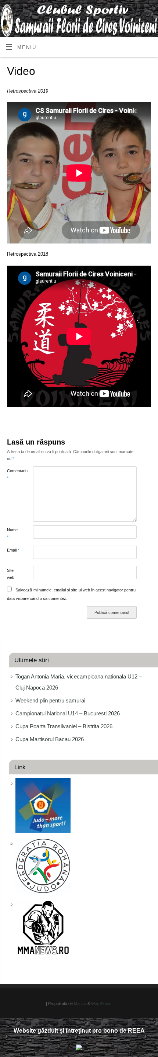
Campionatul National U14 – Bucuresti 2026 (67, 713)
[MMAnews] (43, 952)
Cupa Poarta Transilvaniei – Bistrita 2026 (63, 726)
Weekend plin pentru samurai (50, 700)
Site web (10, 574)
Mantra (80, 1003)
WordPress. (101, 1003)
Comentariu (13, 474)
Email (13, 550)
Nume (12, 533)
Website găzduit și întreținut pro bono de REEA (79, 1030)
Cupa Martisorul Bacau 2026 (49, 739)
